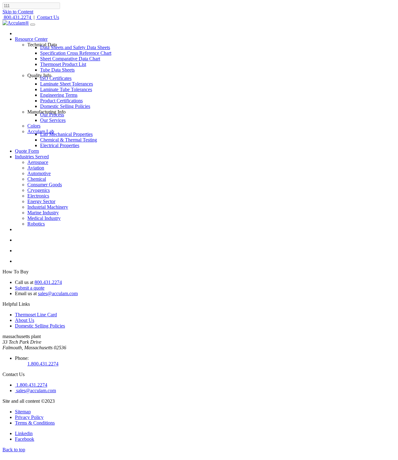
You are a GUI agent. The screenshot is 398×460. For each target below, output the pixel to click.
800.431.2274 (48, 282)
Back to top (13, 449)
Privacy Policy (29, 417)
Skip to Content (17, 11)
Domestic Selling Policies (40, 325)
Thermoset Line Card (36, 314)
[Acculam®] (15, 23)
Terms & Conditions (35, 422)
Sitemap (23, 411)
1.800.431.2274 (42, 363)
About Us (24, 320)
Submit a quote (29, 287)
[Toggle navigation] (32, 25)
